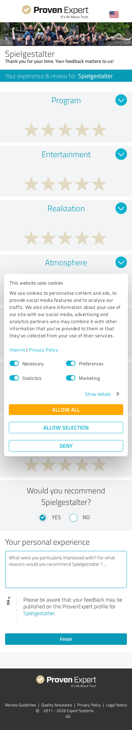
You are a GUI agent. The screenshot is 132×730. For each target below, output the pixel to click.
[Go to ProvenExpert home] (55, 17)
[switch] (70, 363)
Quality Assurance (56, 705)
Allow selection (66, 427)
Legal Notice (116, 705)
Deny (66, 445)
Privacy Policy (43, 349)
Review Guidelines (20, 705)
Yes (56, 517)
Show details (98, 394)
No (86, 517)
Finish (66, 639)
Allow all (66, 409)
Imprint (17, 349)
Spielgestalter (38, 613)
